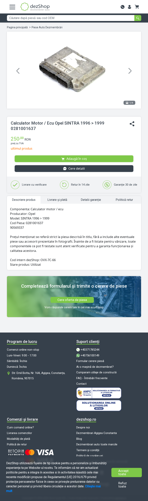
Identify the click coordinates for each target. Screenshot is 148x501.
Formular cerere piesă (90, 361)
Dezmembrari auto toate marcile (96, 444)
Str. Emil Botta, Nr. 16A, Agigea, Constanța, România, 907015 (38, 375)
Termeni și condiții (87, 450)
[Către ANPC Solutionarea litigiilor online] (108, 393)
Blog (79, 439)
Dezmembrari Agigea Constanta (96, 433)
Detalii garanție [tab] (91, 200)
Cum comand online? (20, 427)
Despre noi (83, 427)
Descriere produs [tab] (23, 200)
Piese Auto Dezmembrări (47, 27)
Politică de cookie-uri (89, 455)
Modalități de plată (18, 439)
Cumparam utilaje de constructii (96, 372)
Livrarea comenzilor (19, 433)
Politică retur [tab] (124, 200)
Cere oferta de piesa (72, 300)
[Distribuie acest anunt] (132, 124)
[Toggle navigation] (12, 7)
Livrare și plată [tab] (57, 200)
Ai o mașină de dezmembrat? (95, 367)
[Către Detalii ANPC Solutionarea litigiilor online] (108, 405)
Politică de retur (17, 444)
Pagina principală (17, 27)
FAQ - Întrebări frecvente (92, 378)
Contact (81, 383)
